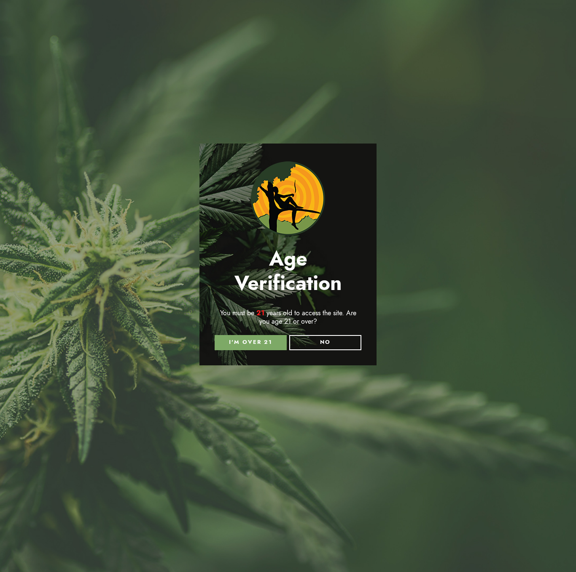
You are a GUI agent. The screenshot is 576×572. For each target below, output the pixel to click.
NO (325, 342)
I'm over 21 (250, 342)
